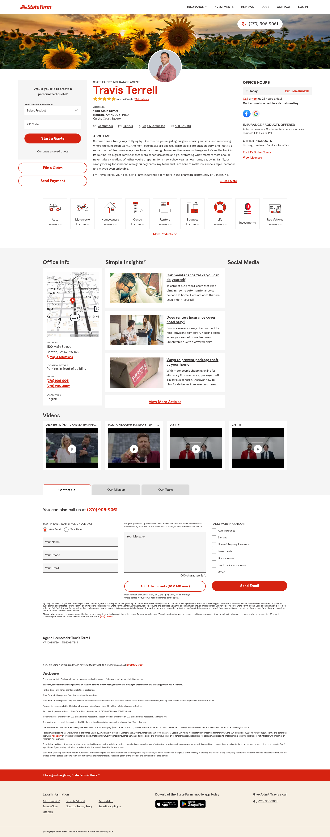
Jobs (265, 6)
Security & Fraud (75, 801)
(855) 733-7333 (107, 616)
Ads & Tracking (51, 801)
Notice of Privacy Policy (79, 806)
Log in (303, 6)
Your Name (52, 542)
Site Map (48, 812)
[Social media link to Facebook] (247, 113)
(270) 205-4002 (58, 386)
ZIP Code (33, 124)
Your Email (55, 529)
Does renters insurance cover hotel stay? (191, 320)
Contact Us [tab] (66, 490)
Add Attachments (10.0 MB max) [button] (165, 586)
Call (245, 98)
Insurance (195, 6)
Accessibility (106, 801)
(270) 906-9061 (58, 380)
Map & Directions (61, 356)
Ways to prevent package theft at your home (192, 362)
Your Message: (136, 536)
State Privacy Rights (110, 806)
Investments (224, 6)
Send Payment (52, 181)
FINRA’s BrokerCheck (257, 152)
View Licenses (252, 157)
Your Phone (76, 529)
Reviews (247, 6)
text (254, 98)
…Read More (228, 180)
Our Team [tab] (165, 489)
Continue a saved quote (52, 151)
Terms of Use (50, 806)
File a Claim (53, 168)
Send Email (249, 586)
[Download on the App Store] (166, 804)
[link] (36, 7)
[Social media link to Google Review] (256, 113)
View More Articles (165, 402)
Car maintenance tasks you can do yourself (193, 277)
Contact (283, 6)
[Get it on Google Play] (193, 804)
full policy (56, 736)
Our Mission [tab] (116, 489)
